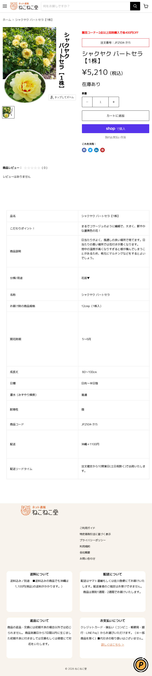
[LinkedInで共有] (96, 150)
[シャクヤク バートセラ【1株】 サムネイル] (8, 112)
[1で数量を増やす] (114, 102)
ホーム (7, 19)
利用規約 (85, 546)
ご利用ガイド (87, 528)
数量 (84, 93)
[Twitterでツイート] (90, 150)
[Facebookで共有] (84, 150)
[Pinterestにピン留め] (102, 150)
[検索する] (135, 6)
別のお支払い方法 (115, 137)
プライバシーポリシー (93, 540)
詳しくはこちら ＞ (112, 645)
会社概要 (85, 552)
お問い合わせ (87, 558)
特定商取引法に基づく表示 (95, 534)
